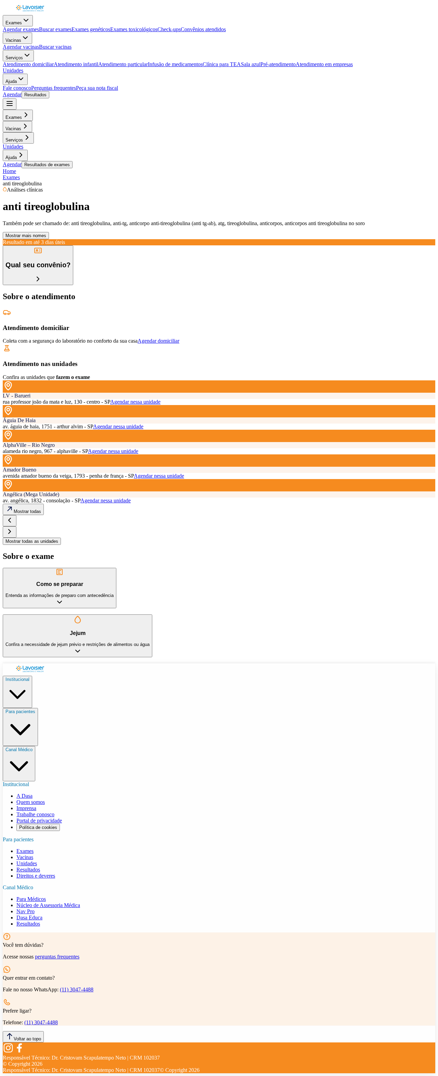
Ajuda (11, 81)
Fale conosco (17, 88)
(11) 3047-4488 (76, 989)
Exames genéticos (91, 29)
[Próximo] (9, 532)
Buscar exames (55, 29)
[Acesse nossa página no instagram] (8, 1051)
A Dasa (24, 796)
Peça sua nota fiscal (97, 88)
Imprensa (26, 808)
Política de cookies (38, 827)
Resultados (35, 94)
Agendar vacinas (21, 47)
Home (9, 171)
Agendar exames (21, 29)
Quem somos (30, 802)
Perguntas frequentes (53, 88)
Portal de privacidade (39, 820)
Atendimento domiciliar (28, 64)
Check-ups (169, 29)
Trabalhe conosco (35, 814)
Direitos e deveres (35, 876)
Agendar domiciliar (158, 341)
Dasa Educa (29, 917)
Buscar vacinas (55, 47)
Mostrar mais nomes (25, 235)
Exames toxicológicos (133, 29)
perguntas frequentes (57, 956)
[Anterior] (9, 520)
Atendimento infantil (76, 64)
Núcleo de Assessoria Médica (48, 905)
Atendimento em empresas (324, 64)
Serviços (14, 57)
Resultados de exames (47, 164)
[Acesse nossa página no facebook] (19, 1051)
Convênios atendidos (203, 29)
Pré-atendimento (278, 64)
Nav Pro (25, 911)
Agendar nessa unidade (135, 402)
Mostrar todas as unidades (31, 541)
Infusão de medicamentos (175, 64)
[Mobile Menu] (9, 104)
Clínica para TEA (222, 64)
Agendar (12, 94)
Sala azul (250, 64)
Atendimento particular (123, 64)
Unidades (13, 70)
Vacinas (13, 40)
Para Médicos (31, 899)
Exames (13, 22)
